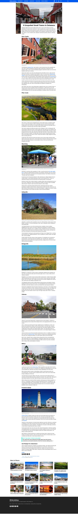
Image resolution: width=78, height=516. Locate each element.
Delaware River (30, 67)
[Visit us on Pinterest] (15, 506)
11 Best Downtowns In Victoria (16, 470)
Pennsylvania (52, 76)
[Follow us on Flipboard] (10, 506)
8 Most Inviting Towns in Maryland (17, 493)
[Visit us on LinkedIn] (17, 506)
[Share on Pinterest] (27, 454)
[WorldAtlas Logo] (13, 1)
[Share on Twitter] (25, 454)
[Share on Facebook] (24, 454)
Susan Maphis (23, 457)
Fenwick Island (24, 415)
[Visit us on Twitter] (14, 506)
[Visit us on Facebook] (12, 506)
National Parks (31, 334)
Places (32, 457)
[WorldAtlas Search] (67, 1)
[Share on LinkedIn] (29, 454)
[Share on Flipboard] (22, 454)
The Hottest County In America (31, 470)
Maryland (25, 420)
